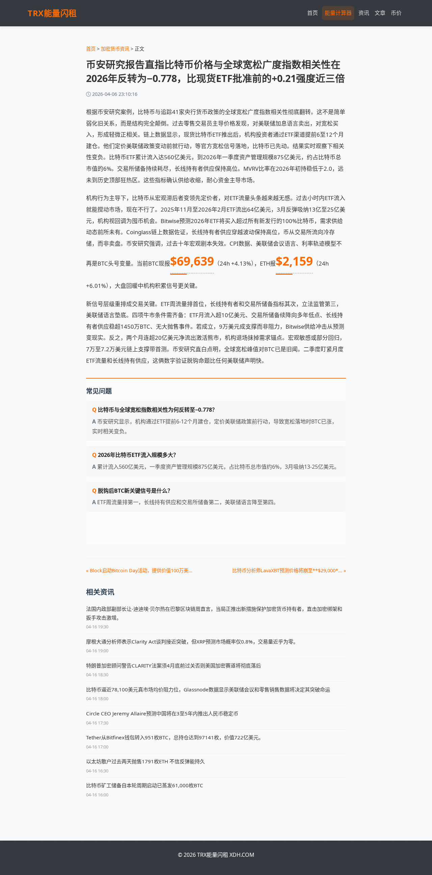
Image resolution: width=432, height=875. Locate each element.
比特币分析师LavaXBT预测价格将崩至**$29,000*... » (289, 570)
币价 (396, 13)
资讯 (363, 13)
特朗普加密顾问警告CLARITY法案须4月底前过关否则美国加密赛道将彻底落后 (173, 665)
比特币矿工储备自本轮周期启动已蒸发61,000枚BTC (144, 785)
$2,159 (294, 261)
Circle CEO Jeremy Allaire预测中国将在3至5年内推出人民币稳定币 (162, 713)
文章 (380, 13)
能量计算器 (338, 13)
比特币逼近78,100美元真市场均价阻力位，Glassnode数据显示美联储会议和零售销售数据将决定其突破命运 (208, 689)
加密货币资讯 (115, 49)
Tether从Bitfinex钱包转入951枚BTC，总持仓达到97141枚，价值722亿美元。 (175, 737)
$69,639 (192, 261)
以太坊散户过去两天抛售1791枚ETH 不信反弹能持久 (145, 761)
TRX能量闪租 (52, 13)
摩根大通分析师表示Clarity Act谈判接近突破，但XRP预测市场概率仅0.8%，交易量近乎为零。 (192, 641)
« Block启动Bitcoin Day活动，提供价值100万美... (139, 570)
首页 (312, 13)
